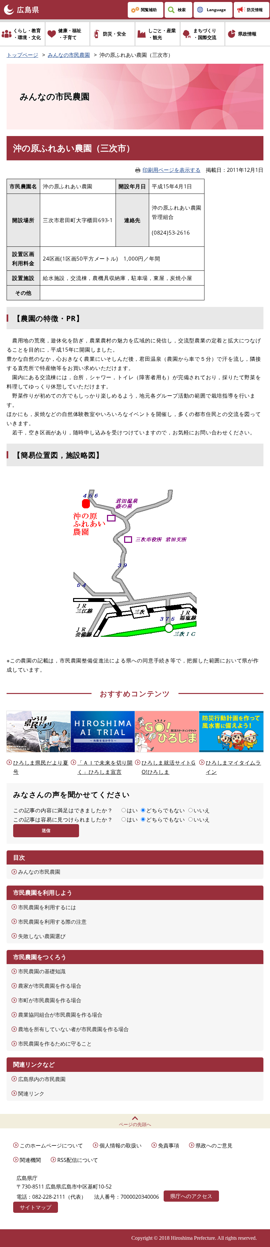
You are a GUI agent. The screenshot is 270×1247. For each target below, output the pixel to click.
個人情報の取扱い (120, 1145)
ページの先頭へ (135, 1124)
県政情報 (247, 34)
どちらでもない (165, 810)
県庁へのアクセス (191, 1196)
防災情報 (255, 9)
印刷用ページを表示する (172, 170)
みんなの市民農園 (69, 54)
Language (216, 9)
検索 (182, 9)
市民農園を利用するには (47, 907)
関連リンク (31, 1093)
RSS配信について (77, 1160)
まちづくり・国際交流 (204, 33)
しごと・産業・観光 (162, 33)
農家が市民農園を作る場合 (49, 985)
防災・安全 (114, 34)
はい (132, 810)
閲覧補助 (149, 9)
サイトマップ (35, 1207)
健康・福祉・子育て (69, 33)
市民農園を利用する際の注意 (52, 921)
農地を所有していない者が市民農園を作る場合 (73, 1029)
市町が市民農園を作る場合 (49, 1000)
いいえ (202, 810)
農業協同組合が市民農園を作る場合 (60, 1014)
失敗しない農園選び (42, 936)
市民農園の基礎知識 (42, 971)
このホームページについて (51, 1145)
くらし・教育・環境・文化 (27, 33)
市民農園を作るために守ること (55, 1043)
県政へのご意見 (214, 1145)
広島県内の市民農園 (42, 1079)
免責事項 (168, 1145)
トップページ (22, 54)
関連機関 (30, 1160)
